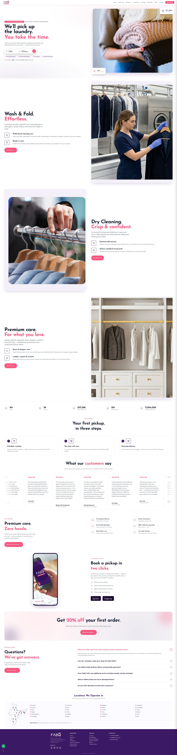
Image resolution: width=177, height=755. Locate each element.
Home (115, 2)
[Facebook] (51, 748)
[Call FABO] (3, 751)
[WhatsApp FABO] (3, 746)
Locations (135, 2)
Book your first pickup (12, 544)
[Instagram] (54, 748)
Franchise (150, 2)
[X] (57, 748)
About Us (121, 2)
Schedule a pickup (87, 632)
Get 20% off (9, 150)
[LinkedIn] (60, 748)
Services (128, 2)
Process (143, 2)
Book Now (170, 2)
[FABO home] (6, 2)
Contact (161, 2)
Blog (156, 2)
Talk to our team (11, 670)
